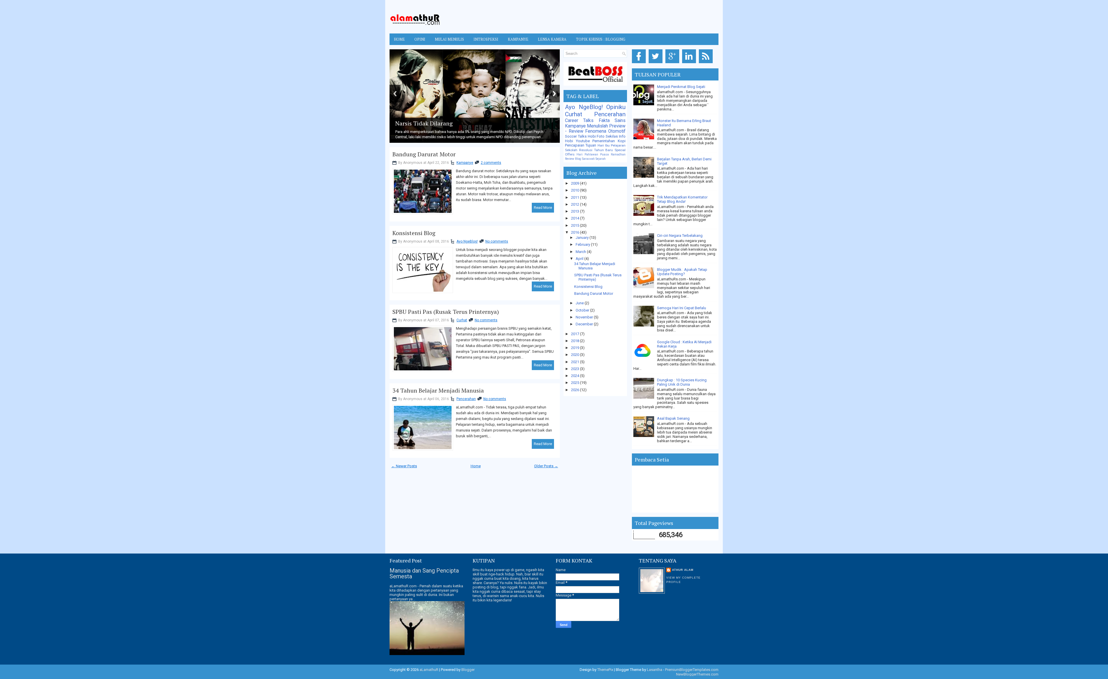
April (580, 258)
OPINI (419, 39)
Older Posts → (546, 466)
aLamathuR (429, 669)
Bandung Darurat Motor (424, 154)
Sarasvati (588, 159)
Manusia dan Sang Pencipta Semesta (424, 573)
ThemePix (605, 669)
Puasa (604, 154)
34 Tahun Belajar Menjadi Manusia (438, 390)
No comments (496, 241)
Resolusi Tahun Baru (596, 150)
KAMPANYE (518, 39)
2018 (575, 341)
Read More (543, 207)
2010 (575, 190)
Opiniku (616, 107)
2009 (575, 183)
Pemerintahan (603, 141)
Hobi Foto (596, 136)
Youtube (583, 141)
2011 (575, 197)
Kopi (622, 141)
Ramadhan (618, 154)
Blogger (468, 669)
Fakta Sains (612, 120)
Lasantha (654, 669)
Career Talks (579, 120)
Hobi (569, 141)
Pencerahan (466, 399)
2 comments (491, 163)
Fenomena (595, 131)
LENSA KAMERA (552, 39)
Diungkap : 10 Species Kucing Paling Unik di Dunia (682, 382)
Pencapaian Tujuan (580, 145)
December (585, 324)
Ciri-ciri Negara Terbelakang (680, 235)
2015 (575, 225)
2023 (575, 369)
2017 (575, 334)
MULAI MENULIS (449, 39)
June (580, 303)
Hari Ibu (604, 145)
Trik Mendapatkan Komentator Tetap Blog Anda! (682, 199)
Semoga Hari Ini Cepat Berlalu (681, 308)
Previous (395, 93)
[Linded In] (690, 63)
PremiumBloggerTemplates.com (691, 669)
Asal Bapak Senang (673, 418)
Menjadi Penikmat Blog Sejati (681, 87)
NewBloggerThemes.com (697, 674)
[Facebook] (640, 63)
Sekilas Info (616, 136)
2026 (575, 390)
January (582, 237)
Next (554, 93)
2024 (575, 376)
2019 (575, 348)
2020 (575, 354)
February (583, 244)
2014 (575, 218)
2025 (575, 382)
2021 (575, 362)
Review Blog (573, 159)
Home (399, 39)
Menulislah (597, 126)
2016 (575, 232)
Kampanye (464, 163)
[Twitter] (657, 63)
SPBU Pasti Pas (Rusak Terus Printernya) (445, 312)
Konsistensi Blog (413, 233)
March (581, 252)
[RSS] (707, 63)
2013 (575, 211)
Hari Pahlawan (587, 154)
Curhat (461, 320)
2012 (575, 204)
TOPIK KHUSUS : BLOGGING (600, 39)
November (585, 317)
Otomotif (617, 131)
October (583, 310)
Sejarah (601, 159)
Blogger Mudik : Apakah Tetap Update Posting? (682, 271)
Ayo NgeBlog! (467, 241)
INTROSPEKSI (485, 39)
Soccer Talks (576, 136)
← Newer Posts (404, 466)
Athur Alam (682, 569)
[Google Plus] (673, 63)
